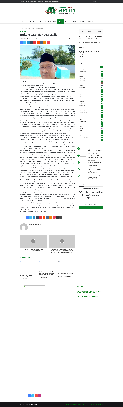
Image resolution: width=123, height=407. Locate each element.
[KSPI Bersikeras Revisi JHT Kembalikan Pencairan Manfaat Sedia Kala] (82, 164)
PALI (80, 124)
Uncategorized (82, 71)
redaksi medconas (26, 38)
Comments (98, 31)
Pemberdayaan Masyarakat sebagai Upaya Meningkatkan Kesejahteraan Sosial (27, 275)
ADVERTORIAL (81, 21)
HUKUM (49, 21)
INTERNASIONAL (83, 112)
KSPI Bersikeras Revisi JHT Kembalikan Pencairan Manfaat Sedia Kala (94, 164)
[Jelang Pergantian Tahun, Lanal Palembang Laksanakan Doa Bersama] (82, 157)
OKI (80, 94)
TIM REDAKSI (48, 1)
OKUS (80, 89)
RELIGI (81, 98)
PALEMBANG (82, 67)
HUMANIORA (27, 28)
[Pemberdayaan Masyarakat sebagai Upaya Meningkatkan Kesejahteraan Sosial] (28, 267)
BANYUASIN (82, 105)
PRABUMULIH (82, 121)
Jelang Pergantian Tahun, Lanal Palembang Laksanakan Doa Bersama (94, 157)
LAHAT (81, 119)
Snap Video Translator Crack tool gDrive (89, 42)
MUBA (80, 96)
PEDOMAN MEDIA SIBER (30, 1)
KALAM (54, 21)
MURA (80, 117)
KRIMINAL (81, 73)
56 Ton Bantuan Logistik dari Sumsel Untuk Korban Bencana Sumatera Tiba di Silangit (66, 275)
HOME (22, 1)
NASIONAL (29, 21)
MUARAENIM (82, 110)
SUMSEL (34, 21)
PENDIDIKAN (73, 21)
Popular (90, 31)
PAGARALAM (82, 108)
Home (22, 28)
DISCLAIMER (40, 1)
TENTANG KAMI (55, 1)
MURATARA (82, 135)
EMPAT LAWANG (83, 133)
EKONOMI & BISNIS (42, 21)
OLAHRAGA (67, 21)
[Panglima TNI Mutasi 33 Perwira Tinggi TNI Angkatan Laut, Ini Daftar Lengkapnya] (82, 151)
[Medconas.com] (61, 10)
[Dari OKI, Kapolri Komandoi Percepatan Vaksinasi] (82, 171)
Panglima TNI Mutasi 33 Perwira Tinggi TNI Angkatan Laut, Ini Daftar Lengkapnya (94, 150)
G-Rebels (81, 56)
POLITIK (81, 92)
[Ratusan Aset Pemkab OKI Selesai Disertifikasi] (82, 177)
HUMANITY (60, 21)
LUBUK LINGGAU (83, 137)
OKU (80, 130)
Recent (82, 31)
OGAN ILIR (81, 101)
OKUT (80, 126)
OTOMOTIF (82, 139)
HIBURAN (81, 114)
